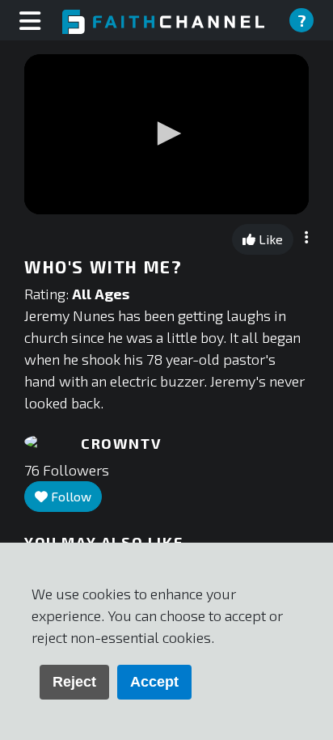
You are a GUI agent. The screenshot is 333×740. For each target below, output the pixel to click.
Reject (74, 682)
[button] (166, 133)
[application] (166, 134)
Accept (154, 682)
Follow (69, 496)
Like (269, 239)
